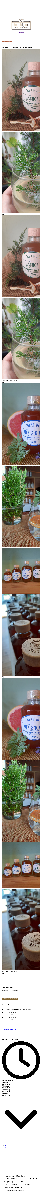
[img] (21, 9)
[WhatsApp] (5, 1148)
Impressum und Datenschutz (16, 1190)
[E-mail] (5, 1145)
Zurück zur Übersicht (9, 1029)
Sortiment (21, 32)
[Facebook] (5, 1151)
